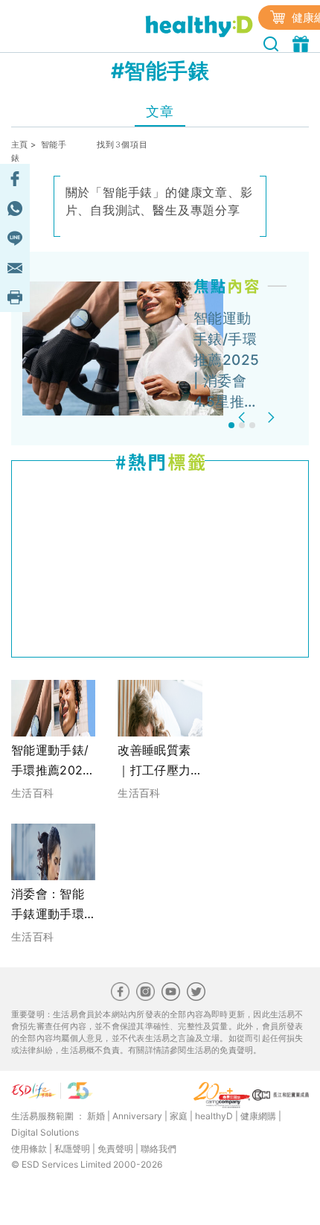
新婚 (96, 1115)
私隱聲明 (72, 1148)
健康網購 (258, 1115)
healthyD (214, 1115)
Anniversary (137, 1115)
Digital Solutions (45, 1132)
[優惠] (302, 42)
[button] (243, 417)
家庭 (179, 1115)
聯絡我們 (158, 1148)
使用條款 (29, 1148)
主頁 (19, 144)
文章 (159, 111)
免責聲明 (115, 1148)
